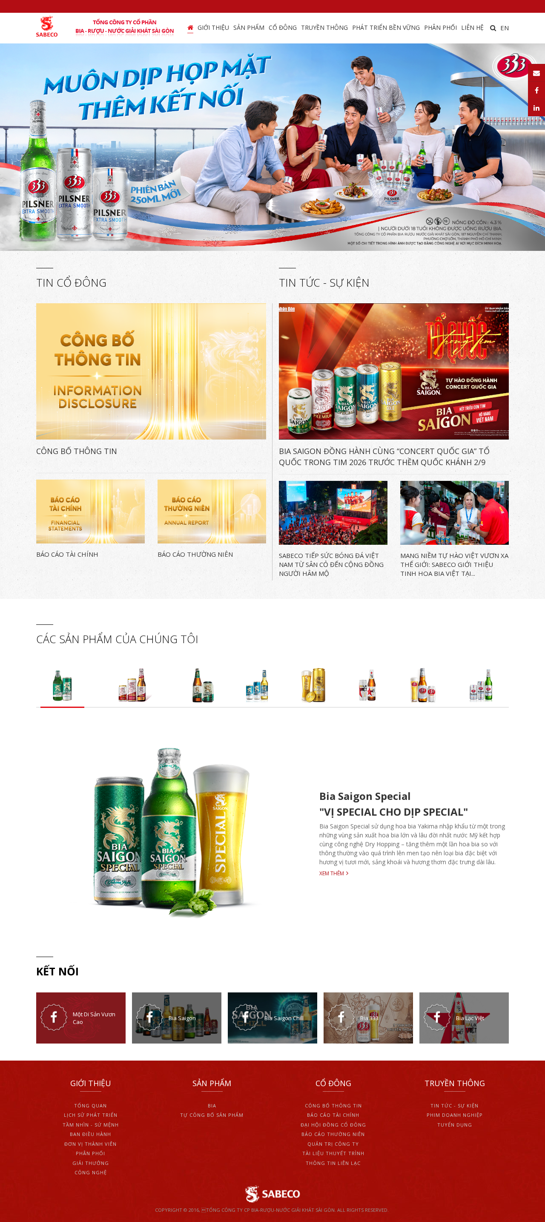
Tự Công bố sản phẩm (212, 1115)
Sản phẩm (248, 27)
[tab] (62, 684)
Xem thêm (331, 873)
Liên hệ (472, 27)
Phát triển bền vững (386, 27)
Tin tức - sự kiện (454, 1105)
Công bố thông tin (333, 1105)
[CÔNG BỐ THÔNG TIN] (151, 371)
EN (504, 27)
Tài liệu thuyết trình (333, 1153)
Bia (212, 1105)
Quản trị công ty (333, 1144)
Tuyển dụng (454, 1124)
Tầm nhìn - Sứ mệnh (91, 1124)
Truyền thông (324, 27)
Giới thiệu (213, 27)
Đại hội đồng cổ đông (333, 1124)
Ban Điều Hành (90, 1134)
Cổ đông (283, 27)
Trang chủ (190, 28)
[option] (272, 147)
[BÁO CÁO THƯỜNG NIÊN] (212, 511)
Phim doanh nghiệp (455, 1115)
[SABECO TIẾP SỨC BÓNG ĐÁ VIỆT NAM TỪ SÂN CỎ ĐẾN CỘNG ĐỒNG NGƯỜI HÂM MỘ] (333, 513)
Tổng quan (90, 1105)
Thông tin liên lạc (333, 1163)
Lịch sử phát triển (91, 1115)
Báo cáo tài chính (333, 1115)
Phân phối (440, 27)
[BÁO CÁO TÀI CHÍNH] (90, 511)
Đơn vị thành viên (90, 1144)
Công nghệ (91, 1172)
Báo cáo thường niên (333, 1134)
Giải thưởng (90, 1163)
